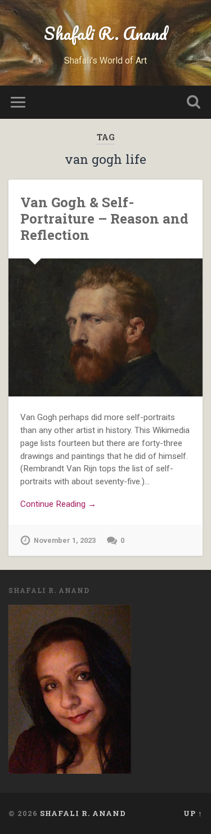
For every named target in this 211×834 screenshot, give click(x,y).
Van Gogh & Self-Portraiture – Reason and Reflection (104, 218)
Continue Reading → (58, 504)
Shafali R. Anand (105, 33)
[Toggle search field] (193, 102)
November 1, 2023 (65, 540)
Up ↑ (193, 813)
